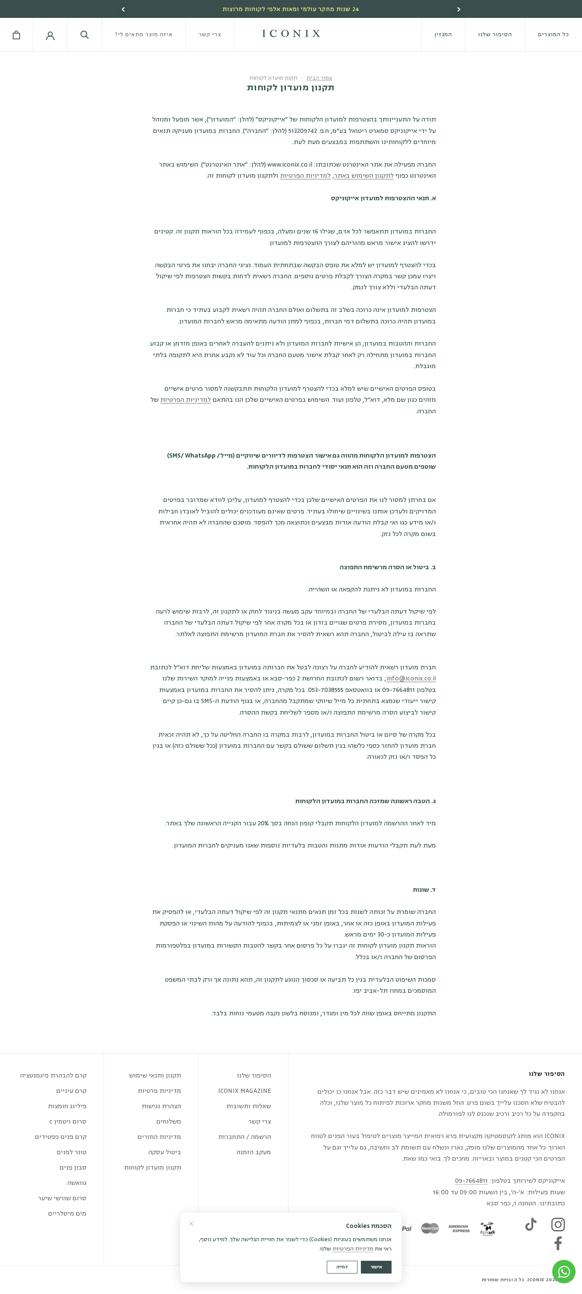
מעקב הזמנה (253, 1152)
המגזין (443, 35)
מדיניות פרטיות (159, 1090)
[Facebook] (558, 1243)
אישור (376, 1267)
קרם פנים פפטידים (60, 1137)
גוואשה (76, 1183)
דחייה (342, 1267)
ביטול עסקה (164, 1152)
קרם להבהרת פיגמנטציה (53, 1075)
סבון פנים (73, 1167)
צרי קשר (210, 35)
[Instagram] (558, 1224)
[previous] (123, 9)
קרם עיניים (71, 1090)
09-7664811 (471, 1180)
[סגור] (191, 1224)
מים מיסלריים (67, 1213)
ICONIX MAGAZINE (244, 1090)
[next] (458, 9)
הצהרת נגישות (161, 1106)
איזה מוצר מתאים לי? (144, 35)
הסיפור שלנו (495, 35)
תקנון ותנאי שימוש (155, 1075)
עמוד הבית (319, 78)
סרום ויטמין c (67, 1121)
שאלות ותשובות (248, 1106)
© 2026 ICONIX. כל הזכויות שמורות (523, 1280)
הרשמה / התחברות (244, 1137)
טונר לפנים (71, 1152)
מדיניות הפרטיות (352, 1249)
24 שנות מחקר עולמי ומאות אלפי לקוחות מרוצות (291, 9)
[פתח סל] (16, 35)
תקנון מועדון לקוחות (152, 1167)
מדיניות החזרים (159, 1137)
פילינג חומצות (67, 1106)
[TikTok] (531, 1224)
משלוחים (168, 1121)
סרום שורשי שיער (62, 1198)
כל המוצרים (553, 35)
